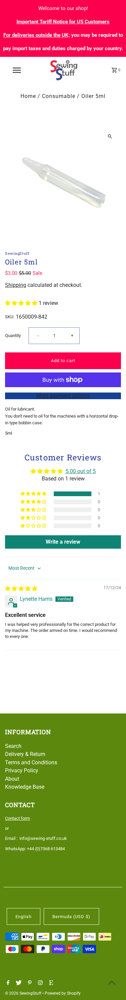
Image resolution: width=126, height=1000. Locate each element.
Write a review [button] (63, 542)
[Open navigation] (16, 70)
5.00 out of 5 (81, 471)
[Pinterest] (29, 983)
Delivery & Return (25, 754)
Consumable (58, 96)
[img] (21, 588)
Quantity (13, 335)
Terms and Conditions (31, 762)
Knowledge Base (24, 787)
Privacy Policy (21, 770)
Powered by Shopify (63, 993)
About (12, 779)
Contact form (17, 818)
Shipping (15, 285)
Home (28, 96)
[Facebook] (7, 983)
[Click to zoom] (110, 136)
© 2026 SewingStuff (23, 993)
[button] (22, 303)
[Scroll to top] (111, 982)
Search (13, 746)
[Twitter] (18, 983)
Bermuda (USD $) (71, 916)
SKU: (9, 316)
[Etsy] (50, 983)
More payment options (63, 396)
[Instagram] (39, 983)
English (23, 916)
